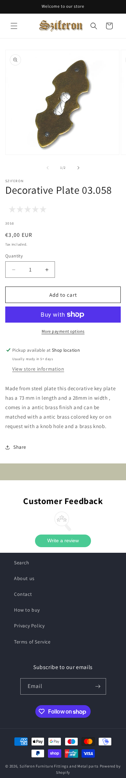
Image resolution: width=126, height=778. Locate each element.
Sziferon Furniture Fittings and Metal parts (59, 766)
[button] (14, 26)
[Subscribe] (98, 686)
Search (21, 562)
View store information (38, 369)
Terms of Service (32, 642)
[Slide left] (47, 167)
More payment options (63, 331)
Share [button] (19, 447)
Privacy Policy (29, 625)
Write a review (63, 540)
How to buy (27, 610)
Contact (23, 594)
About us (24, 578)
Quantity (14, 256)
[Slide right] (78, 167)
